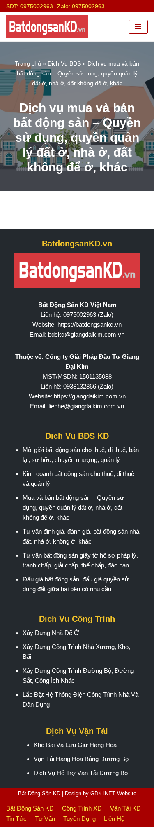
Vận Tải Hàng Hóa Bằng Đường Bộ (81, 758)
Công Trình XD (82, 808)
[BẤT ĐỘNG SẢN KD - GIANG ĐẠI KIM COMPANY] (47, 26)
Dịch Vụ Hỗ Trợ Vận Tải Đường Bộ (81, 772)
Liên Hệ (114, 818)
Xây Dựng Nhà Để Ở (51, 632)
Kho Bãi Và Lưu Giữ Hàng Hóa (75, 744)
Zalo (105, 314)
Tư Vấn (45, 818)
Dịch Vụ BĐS (64, 63)
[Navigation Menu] (138, 27)
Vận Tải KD (125, 808)
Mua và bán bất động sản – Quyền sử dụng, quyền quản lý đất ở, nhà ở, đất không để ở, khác (73, 507)
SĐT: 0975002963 (29, 6)
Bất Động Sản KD (39, 793)
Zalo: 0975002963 (81, 6)
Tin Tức (16, 818)
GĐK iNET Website (113, 793)
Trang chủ (28, 63)
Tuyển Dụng (79, 818)
